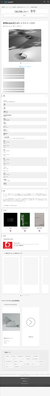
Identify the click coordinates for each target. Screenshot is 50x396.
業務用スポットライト (18, 364)
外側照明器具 (16, 366)
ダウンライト (31, 361)
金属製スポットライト (23, 361)
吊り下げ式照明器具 (39, 361)
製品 (24, 15)
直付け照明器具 (26, 364)
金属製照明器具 (20, 356)
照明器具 (7, 356)
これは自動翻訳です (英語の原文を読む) (10, 205)
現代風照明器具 (35, 356)
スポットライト (8, 358)
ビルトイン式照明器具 (26, 358)
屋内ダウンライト (9, 366)
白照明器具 (15, 361)
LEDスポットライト (16, 358)
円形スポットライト (35, 364)
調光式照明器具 (35, 358)
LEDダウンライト (9, 364)
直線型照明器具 (8, 361)
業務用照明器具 (28, 356)
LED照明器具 (13, 356)
